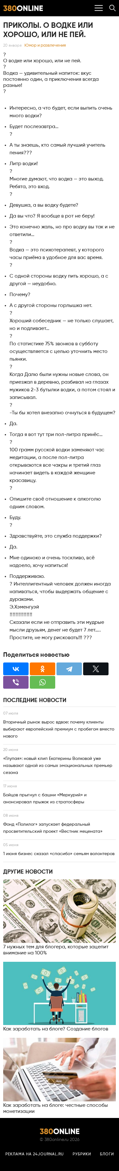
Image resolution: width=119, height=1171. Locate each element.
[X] (96, 668)
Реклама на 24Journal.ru (34, 1154)
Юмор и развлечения (45, 45)
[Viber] (16, 682)
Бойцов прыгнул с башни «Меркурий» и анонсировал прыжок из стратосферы (45, 798)
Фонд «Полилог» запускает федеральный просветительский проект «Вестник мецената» (52, 828)
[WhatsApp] (42, 682)
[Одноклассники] (42, 668)
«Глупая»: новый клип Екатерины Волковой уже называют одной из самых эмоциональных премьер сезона (57, 765)
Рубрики (82, 1154)
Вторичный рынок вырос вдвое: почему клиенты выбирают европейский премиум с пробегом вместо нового (58, 729)
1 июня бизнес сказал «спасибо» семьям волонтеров (59, 854)
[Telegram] (69, 668)
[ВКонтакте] (16, 668)
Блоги (107, 1154)
